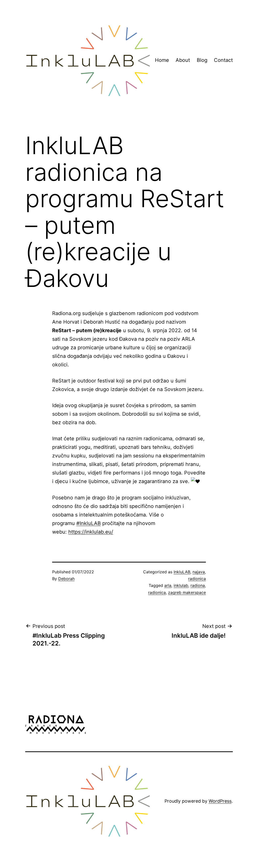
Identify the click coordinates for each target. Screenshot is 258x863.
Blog (202, 60)
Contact (223, 60)
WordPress (220, 801)
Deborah (66, 578)
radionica (197, 578)
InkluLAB (182, 571)
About (183, 60)
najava (198, 571)
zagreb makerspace (187, 592)
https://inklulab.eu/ (90, 532)
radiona (197, 585)
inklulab (181, 585)
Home (162, 60)
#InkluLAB (88, 523)
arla (167, 585)
